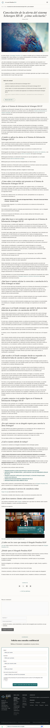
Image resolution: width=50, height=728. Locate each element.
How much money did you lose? (11, 672)
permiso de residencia (40, 152)
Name (5, 650)
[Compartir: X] (23, 586)
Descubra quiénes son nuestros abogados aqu (12, 538)
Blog (5, 6)
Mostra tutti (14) (8, 99)
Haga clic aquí (4, 491)
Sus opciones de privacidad (32, 726)
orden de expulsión (26, 153)
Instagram (38, 702)
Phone (5, 661)
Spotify (46, 705)
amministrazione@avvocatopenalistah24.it (39, 697)
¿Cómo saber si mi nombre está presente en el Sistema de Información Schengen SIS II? (25, 88)
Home (2, 6)
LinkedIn (43, 702)
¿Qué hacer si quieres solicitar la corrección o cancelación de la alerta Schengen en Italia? (24, 95)
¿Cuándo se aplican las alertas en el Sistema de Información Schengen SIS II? (23, 86)
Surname (6, 655)
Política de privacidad (37, 722)
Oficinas (24, 701)
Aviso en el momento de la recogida (15, 726)
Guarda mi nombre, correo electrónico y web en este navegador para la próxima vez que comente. (24, 624)
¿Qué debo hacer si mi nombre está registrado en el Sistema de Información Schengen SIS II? (25, 91)
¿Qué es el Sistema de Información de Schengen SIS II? (17, 83)
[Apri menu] (47, 2)
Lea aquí (3, 545)
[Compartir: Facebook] (19, 586)
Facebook (32, 702)
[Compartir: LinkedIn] (26, 586)
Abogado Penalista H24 (17, 55)
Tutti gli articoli (25, 591)
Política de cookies (45, 722)
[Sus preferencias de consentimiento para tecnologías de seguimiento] (2, 727)
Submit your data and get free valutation (25, 684)
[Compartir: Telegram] (30, 586)
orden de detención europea (17, 158)
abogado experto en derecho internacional (29, 276)
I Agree (6, 680)
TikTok (36, 705)
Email (5, 666)
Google (19, 501)
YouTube (32, 705)
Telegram (41, 705)
